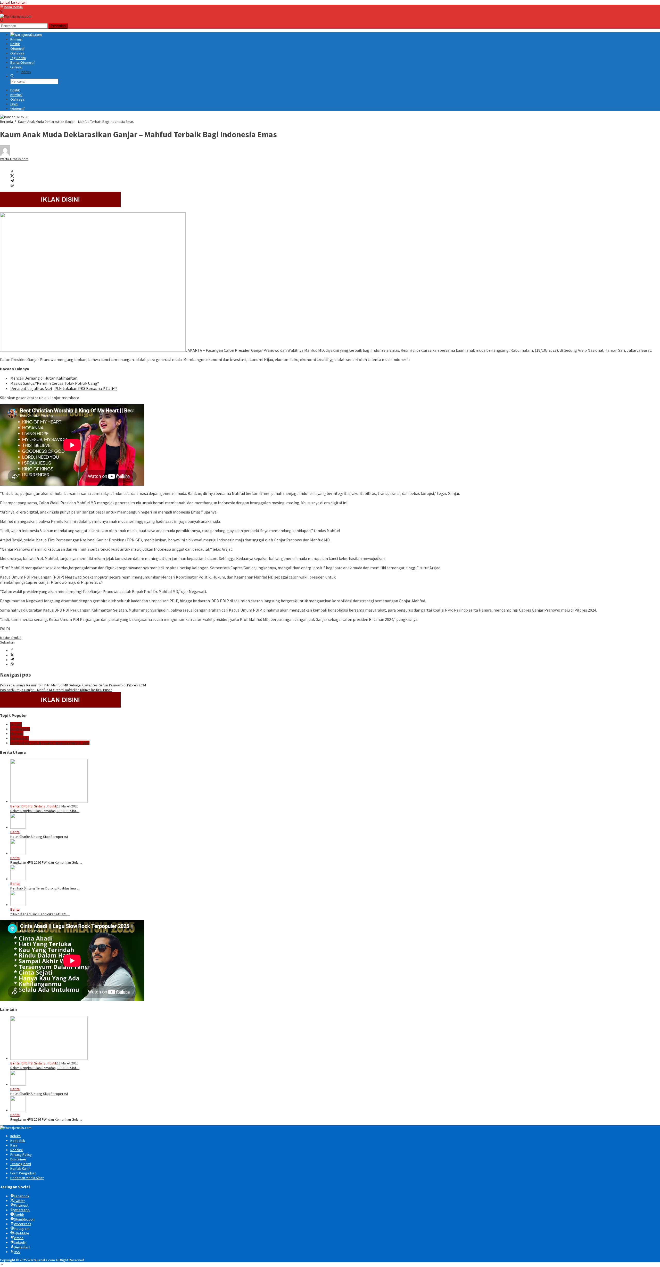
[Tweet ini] (12, 176)
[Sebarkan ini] (12, 172)
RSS (17, 1251)
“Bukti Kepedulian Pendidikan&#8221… (40, 914)
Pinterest (21, 1205)
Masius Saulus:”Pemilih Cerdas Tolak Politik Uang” (54, 383)
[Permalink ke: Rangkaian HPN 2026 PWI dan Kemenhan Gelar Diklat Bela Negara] (18, 853)
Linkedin (20, 1242)
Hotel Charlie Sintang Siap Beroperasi (39, 836)
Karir (14, 1145)
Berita (15, 806)
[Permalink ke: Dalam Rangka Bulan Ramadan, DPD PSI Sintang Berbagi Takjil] (49, 801)
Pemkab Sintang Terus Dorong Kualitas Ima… (44, 888)
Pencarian (58, 26)
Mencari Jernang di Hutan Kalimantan (43, 378)
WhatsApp (22, 1210)
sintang (16, 724)
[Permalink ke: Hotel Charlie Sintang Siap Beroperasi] (18, 827)
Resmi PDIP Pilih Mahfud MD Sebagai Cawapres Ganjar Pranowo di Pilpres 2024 (73, 685)
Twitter (19, 1200)
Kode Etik (17, 1140)
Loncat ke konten (13, 2)
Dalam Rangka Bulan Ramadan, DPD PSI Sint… (44, 810)
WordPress (22, 1224)
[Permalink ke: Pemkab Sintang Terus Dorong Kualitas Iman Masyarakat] (18, 879)
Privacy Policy (21, 1154)
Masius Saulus (10, 637)
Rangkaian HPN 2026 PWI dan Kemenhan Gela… (46, 862)
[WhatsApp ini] (12, 185)
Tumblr (19, 1214)
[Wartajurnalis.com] (15, 16)
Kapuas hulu (19, 738)
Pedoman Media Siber (27, 1177)
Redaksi (16, 1150)
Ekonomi (16, 733)
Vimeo (18, 1238)
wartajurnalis (20, 729)
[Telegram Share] (12, 181)
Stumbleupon (24, 1219)
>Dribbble (21, 1233)
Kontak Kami (19, 1168)
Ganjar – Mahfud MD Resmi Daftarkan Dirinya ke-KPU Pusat (56, 689)
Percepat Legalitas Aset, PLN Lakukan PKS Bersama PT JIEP (63, 388)
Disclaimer (18, 1159)
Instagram (21, 1228)
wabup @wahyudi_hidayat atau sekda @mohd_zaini (49, 743)
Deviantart (22, 1247)
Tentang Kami (20, 1163)
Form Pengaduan (23, 1173)
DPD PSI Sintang (33, 806)
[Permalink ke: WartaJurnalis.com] (5, 154)
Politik (52, 806)
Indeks (15, 1136)
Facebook (21, 1196)
